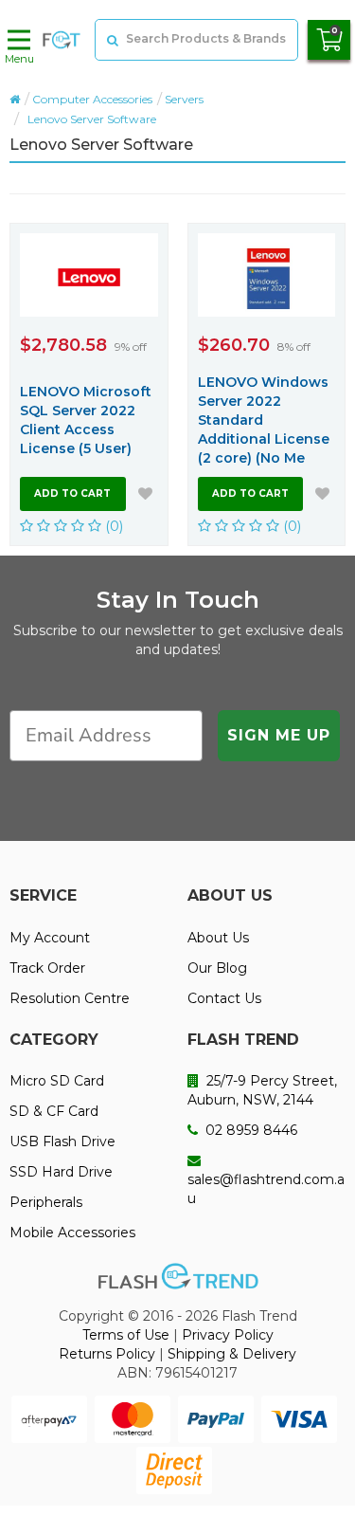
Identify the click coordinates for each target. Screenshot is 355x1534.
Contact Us (224, 998)
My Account (49, 937)
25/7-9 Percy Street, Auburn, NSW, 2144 (262, 1090)
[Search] (111, 40)
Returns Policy (107, 1353)
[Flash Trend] (61, 40)
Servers (184, 99)
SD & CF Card (53, 1111)
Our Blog (217, 968)
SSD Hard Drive (61, 1171)
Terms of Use (125, 1334)
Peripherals (45, 1202)
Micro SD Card (56, 1080)
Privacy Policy (228, 1334)
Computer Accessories (92, 99)
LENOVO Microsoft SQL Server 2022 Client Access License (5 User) (85, 420)
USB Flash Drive (62, 1141)
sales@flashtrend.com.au (266, 1189)
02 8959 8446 (249, 1130)
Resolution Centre (69, 998)
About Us (218, 937)
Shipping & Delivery (232, 1353)
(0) (112, 526)
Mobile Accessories (72, 1232)
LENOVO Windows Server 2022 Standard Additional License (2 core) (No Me (263, 420)
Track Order (47, 968)
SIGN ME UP (278, 735)
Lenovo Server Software (91, 119)
